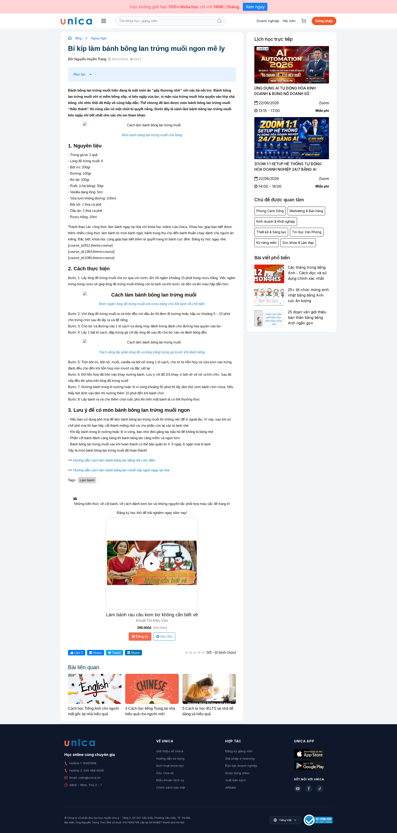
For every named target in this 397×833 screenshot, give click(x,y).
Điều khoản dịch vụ (170, 780)
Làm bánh (87, 480)
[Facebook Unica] (308, 788)
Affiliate (230, 787)
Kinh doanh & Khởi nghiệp (275, 221)
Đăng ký (141, 636)
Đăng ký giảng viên (238, 751)
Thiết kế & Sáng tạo (271, 232)
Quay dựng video (237, 773)
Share (97, 652)
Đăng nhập (324, 21)
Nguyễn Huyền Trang (90, 59)
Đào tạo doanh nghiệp (241, 765)
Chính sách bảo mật (170, 787)
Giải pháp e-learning (240, 758)
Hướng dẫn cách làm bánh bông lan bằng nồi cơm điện (114, 460)
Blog (78, 38)
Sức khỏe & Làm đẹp (298, 243)
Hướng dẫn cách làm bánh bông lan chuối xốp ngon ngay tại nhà (121, 470)
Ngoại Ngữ (99, 38)
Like (78, 652)
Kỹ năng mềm (266, 243)
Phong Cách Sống (270, 211)
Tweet (116, 652)
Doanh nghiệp (268, 21)
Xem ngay (255, 6)
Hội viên (289, 21)
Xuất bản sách (235, 780)
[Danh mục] (103, 21)
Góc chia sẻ (165, 773)
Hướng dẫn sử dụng (170, 758)
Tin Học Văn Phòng (306, 232)
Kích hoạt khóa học (170, 765)
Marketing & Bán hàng (306, 211)
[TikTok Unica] (319, 788)
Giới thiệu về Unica (169, 751)
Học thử (165, 636)
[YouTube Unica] (297, 788)
